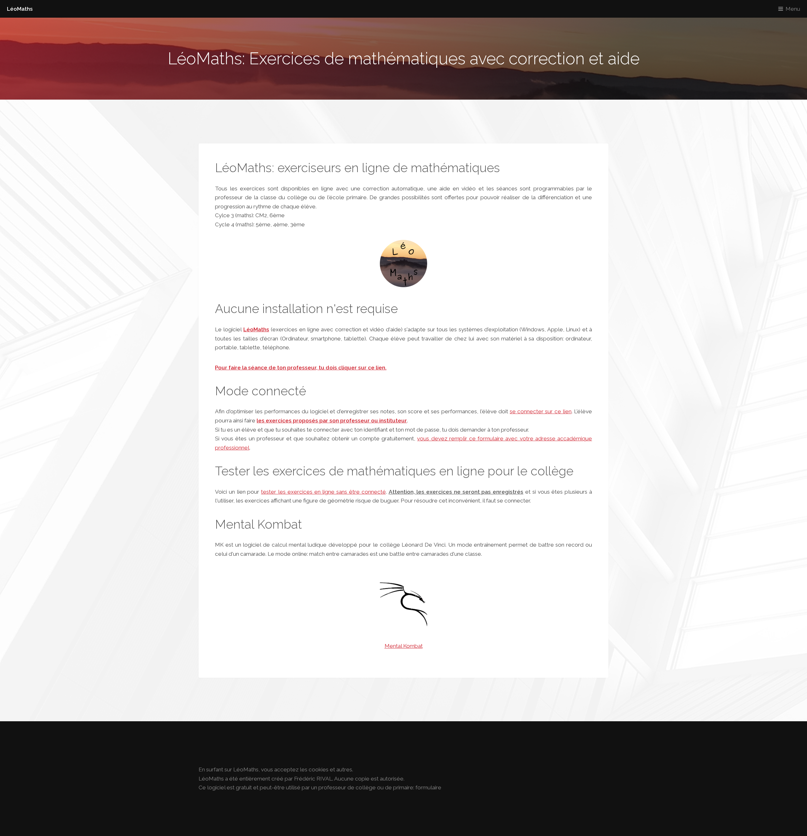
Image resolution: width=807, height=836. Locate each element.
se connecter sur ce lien (541, 411)
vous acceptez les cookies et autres (306, 769)
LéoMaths (20, 9)
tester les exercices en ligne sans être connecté (323, 492)
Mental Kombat (404, 646)
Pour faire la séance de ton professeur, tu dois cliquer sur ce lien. (300, 367)
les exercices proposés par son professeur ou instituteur (332, 420)
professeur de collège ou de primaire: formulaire (379, 787)
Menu (793, 9)
